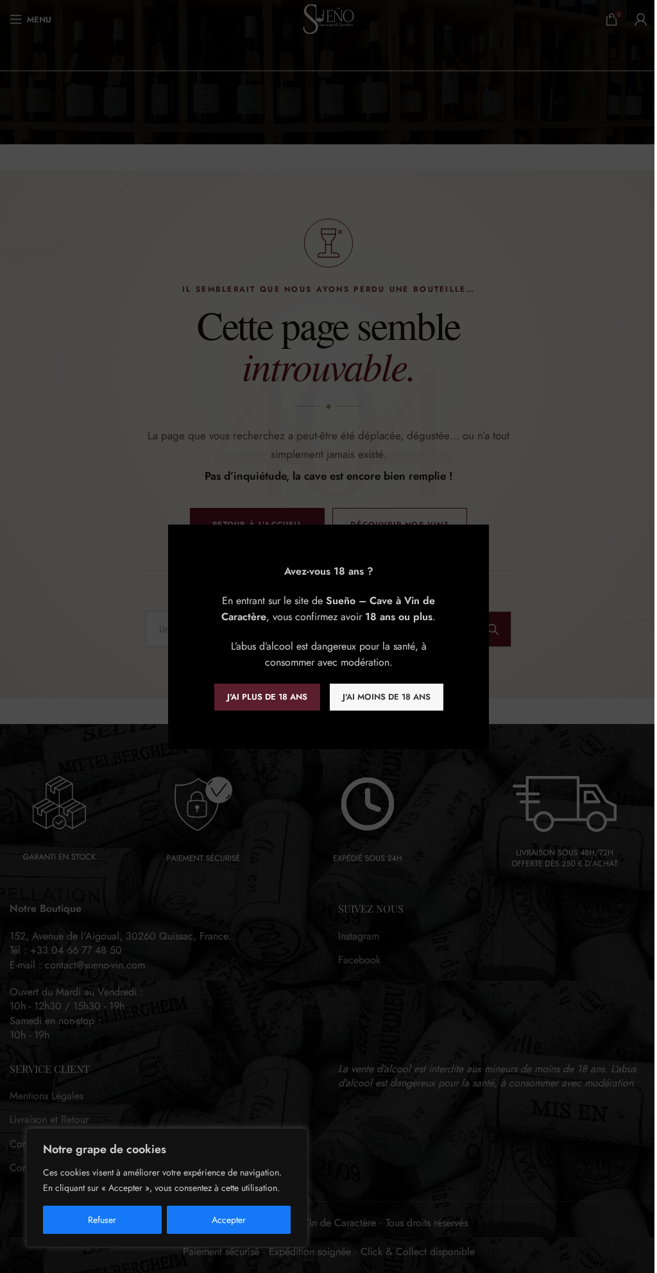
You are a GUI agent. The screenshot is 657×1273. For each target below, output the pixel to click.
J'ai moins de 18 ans (387, 697)
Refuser (102, 1219)
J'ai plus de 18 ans (267, 697)
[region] (167, 1187)
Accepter (229, 1219)
